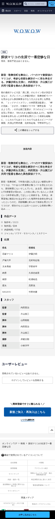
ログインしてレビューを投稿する (27, 380)
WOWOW (14, 4)
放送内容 (27, 148)
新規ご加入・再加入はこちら (27, 411)
